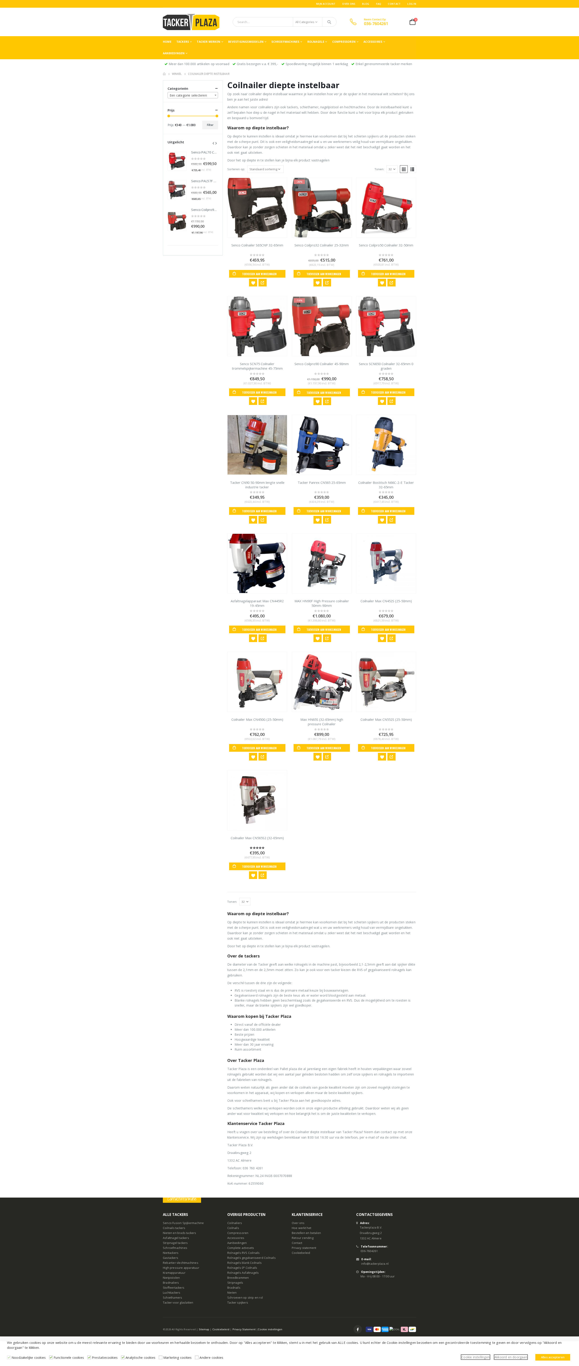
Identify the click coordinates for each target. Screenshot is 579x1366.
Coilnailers (234, 1223)
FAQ (378, 3)
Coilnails (233, 1228)
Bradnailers (171, 1283)
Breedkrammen (238, 1278)
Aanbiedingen (174, 53)
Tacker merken (208, 42)
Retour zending (302, 1238)
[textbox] (193, 95)
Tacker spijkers (237, 1303)
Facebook (358, 1329)
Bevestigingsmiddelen (245, 42)
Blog (365, 3)
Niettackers (170, 1253)
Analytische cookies (140, 1357)
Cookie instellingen (270, 1329)
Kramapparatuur (174, 1273)
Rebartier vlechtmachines (180, 1263)
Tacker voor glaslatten (178, 1303)
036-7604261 (369, 1251)
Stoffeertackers (173, 1288)
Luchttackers (171, 1293)
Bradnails (233, 1288)
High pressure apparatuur (181, 1268)
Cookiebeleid (301, 1253)
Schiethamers (172, 1298)
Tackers (182, 42)
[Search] (329, 21)
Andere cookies (211, 1357)
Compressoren (344, 42)
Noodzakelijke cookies (29, 1357)
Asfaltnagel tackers (176, 1238)
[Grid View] (404, 169)
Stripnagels (235, 1283)
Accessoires (372, 42)
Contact (394, 3)
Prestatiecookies (105, 1357)
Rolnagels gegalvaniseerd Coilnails (251, 1258)
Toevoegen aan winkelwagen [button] (259, 274)
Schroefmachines (285, 42)
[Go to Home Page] (164, 73)
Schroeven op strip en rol (245, 1298)
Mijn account (325, 3)
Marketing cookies (177, 1357)
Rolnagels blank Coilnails (244, 1263)
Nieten (232, 1293)
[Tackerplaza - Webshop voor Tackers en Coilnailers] (191, 22)
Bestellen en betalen (306, 1233)
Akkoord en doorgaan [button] (510, 1357)
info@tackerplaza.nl (375, 1264)
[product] (257, 207)
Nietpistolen (171, 1278)
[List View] (412, 169)
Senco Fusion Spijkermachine (183, 1223)
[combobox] (193, 95)
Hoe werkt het (301, 1228)
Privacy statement (304, 1248)
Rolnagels (315, 42)
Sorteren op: (236, 169)
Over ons (348, 3)
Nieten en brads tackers (179, 1233)
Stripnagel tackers (175, 1243)
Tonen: (379, 169)
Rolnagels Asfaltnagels (243, 1273)
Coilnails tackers (174, 1228)
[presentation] (213, 142)
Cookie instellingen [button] (475, 1357)
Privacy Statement (244, 1329)
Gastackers (170, 1258)
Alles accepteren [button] (553, 1357)
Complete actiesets (240, 1248)
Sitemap (204, 1329)
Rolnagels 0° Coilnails (242, 1268)
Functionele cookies (69, 1357)
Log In (411, 3)
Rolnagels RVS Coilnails (243, 1253)
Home (167, 42)
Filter (210, 125)
